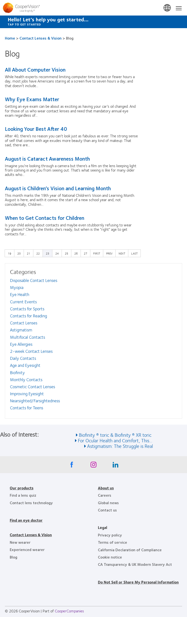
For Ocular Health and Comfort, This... (115, 440)
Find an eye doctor (26, 520)
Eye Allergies (21, 344)
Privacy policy (110, 535)
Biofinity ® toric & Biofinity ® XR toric (115, 434)
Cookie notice (110, 557)
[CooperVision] (93, 7)
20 (20, 253)
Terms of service (112, 542)
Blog (13, 557)
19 (11, 253)
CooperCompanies (69, 611)
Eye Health (19, 294)
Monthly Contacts (26, 379)
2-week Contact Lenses (31, 351)
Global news (108, 503)
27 (87, 253)
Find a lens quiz (23, 495)
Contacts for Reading (28, 315)
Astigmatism (21, 329)
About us (106, 488)
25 (68, 253)
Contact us (107, 510)
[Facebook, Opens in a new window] (71, 466)
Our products (21, 488)
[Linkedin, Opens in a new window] (115, 466)
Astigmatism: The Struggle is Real (120, 446)
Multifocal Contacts (27, 337)
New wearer (20, 542)
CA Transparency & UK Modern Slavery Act (135, 564)
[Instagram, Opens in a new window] (93, 466)
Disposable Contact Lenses (33, 280)
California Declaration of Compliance (130, 550)
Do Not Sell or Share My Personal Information (138, 582)
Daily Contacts (23, 358)
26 (77, 253)
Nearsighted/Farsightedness (35, 400)
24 (58, 253)
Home (10, 38)
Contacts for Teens (26, 407)
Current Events (23, 301)
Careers (104, 495)
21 (30, 253)
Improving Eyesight (27, 393)
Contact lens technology (31, 503)
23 (47, 253)
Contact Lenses (23, 322)
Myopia (16, 287)
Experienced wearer (27, 549)
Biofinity (17, 372)
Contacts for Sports (27, 308)
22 (39, 253)
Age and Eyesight (25, 365)
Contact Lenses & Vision (40, 38)
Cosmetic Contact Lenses (32, 386)
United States (167, 8)
